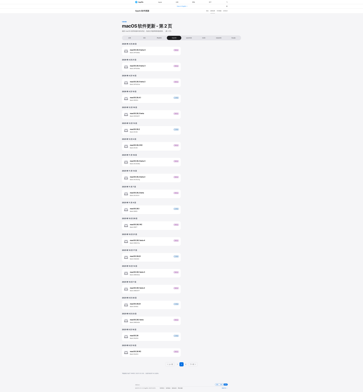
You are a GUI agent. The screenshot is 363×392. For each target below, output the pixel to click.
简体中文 (224, 388)
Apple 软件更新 (142, 11)
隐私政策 (174, 388)
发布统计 (225, 11)
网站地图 (180, 388)
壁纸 (193, 2)
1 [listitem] (177, 364)
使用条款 (168, 388)
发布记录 (212, 11)
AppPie (140, 2)
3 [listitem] (185, 364)
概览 (207, 11)
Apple (160, 2)
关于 (210, 2)
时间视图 (219, 11)
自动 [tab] (225, 384)
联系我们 (162, 388)
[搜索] (227, 2)
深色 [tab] (221, 384)
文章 (177, 2)
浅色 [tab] (217, 384)
